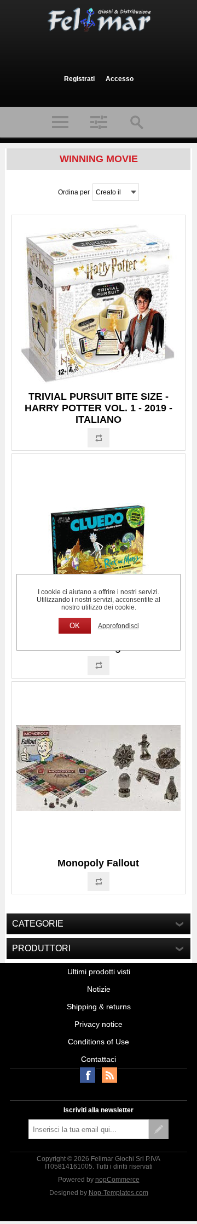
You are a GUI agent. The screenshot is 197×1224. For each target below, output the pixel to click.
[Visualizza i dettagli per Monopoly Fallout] (98, 768)
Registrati (79, 79)
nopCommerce (117, 1179)
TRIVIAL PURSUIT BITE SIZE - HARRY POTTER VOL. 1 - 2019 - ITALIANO (98, 408)
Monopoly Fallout (98, 863)
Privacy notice (98, 1024)
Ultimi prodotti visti (98, 971)
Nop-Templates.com (118, 1193)
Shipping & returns (99, 1006)
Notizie (99, 989)
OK (74, 626)
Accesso (120, 79)
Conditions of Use (98, 1041)
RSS (109, 1075)
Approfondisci (118, 626)
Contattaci (98, 1059)
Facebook (87, 1075)
